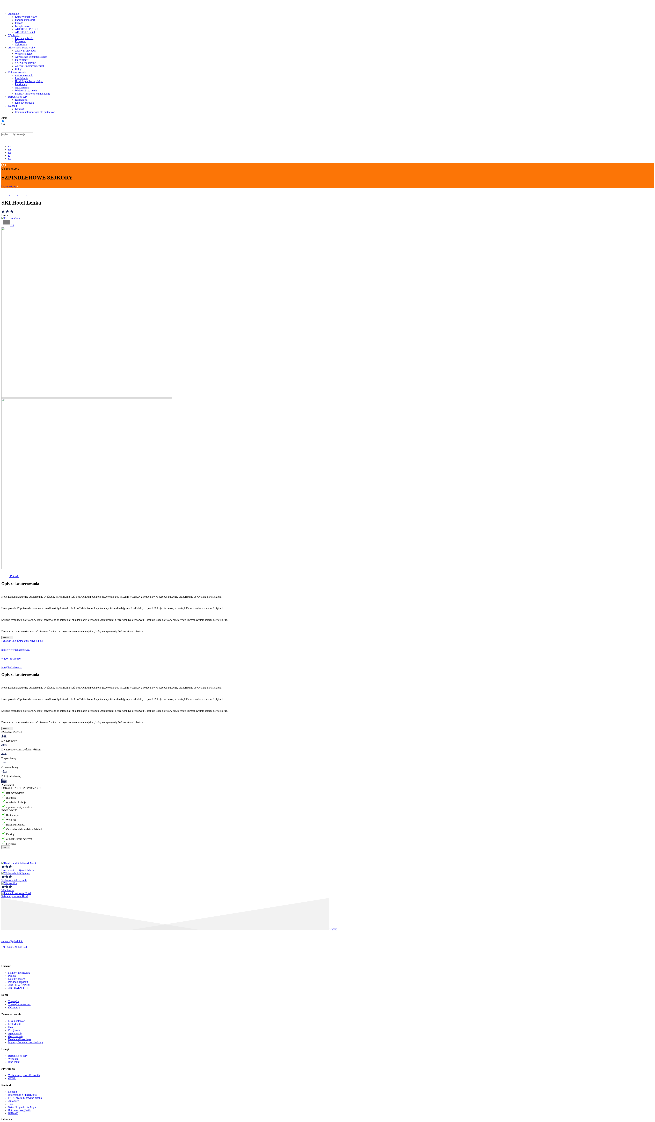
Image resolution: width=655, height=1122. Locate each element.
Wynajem (13, 1058)
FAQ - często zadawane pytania (25, 1097)
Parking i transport (25, 19)
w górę (333, 929)
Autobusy (13, 1100)
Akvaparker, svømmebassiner (31, 56)
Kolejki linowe (23, 26)
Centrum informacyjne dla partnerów (35, 112)
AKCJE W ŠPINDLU (27, 29)
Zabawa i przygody (25, 50)
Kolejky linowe (16, 978)
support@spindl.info (12, 941)
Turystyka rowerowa (19, 1004)
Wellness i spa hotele (26, 90)
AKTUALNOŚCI (25, 32)
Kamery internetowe (26, 16)
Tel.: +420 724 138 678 (14, 946)
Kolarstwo (20, 41)
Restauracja (21, 99)
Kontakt (12, 105)
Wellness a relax (23, 53)
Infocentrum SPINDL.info (22, 1094)
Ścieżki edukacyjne (25, 62)
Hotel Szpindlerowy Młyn (29, 81)
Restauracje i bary (17, 96)
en (9, 149)
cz (9, 146)
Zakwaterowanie (17, 72)
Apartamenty (22, 87)
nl (9, 155)
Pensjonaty (21, 84)
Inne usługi (14, 1061)
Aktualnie (13, 13)
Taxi (10, 1104)
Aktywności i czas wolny (21, 47)
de (9, 152)
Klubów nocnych (24, 102)
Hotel (11, 1027)
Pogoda (19, 22)
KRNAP (13, 1113)
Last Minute (21, 78)
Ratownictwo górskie (19, 1110)
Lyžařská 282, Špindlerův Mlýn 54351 (22, 640)
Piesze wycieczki (24, 38)
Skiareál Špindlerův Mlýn (22, 1107)
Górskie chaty (15, 1036)
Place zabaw (21, 59)
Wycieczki (13, 35)
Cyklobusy (21, 44)
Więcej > (7, 637)
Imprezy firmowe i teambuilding (32, 93)
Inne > (6, 847)
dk (9, 158)
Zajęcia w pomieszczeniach (30, 65)
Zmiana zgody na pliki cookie (24, 1075)
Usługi (18, 69)
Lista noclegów (16, 1020)
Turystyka (13, 1001)
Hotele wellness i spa (19, 1039)
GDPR (12, 1078)
